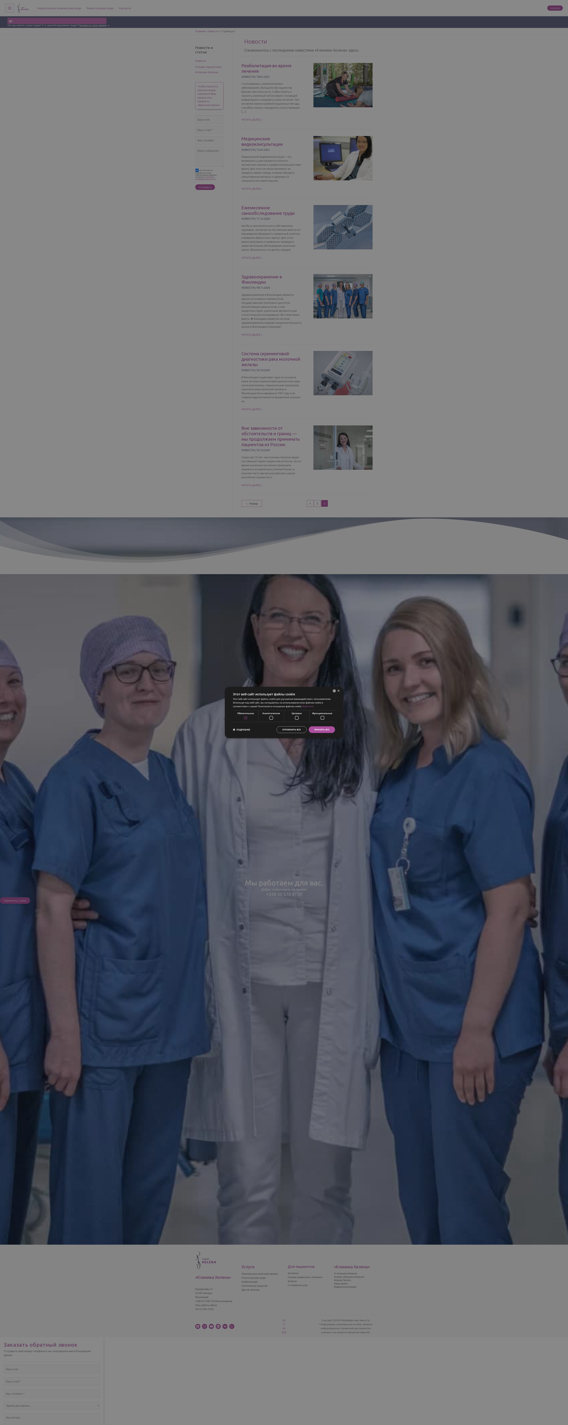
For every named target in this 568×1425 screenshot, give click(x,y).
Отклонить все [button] (291, 729)
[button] (241, 729)
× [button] (338, 691)
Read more (308, 706)
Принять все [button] (321, 729)
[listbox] (334, 690)
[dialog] (284, 712)
